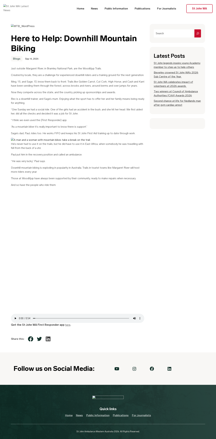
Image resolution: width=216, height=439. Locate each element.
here (67, 324)
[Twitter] (39, 339)
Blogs (16, 58)
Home (80, 8)
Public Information (116, 8)
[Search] (197, 33)
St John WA (199, 8)
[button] (116, 368)
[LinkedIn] (48, 339)
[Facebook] (30, 339)
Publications (142, 8)
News (94, 8)
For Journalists (166, 8)
